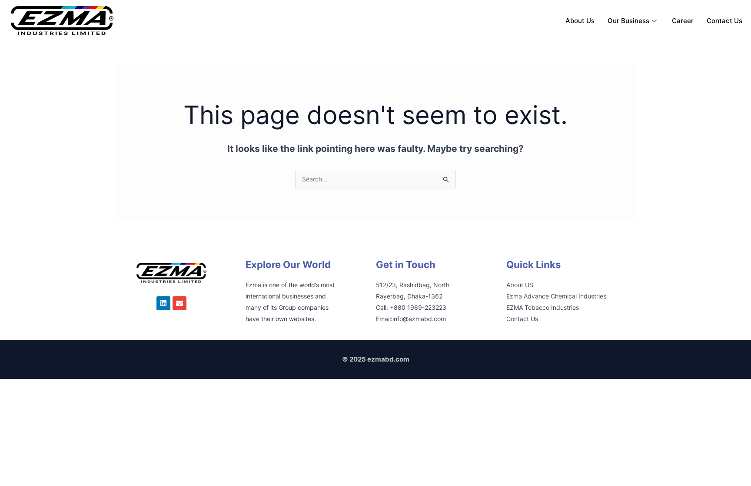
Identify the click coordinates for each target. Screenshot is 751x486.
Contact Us (724, 21)
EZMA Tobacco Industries (542, 307)
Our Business (628, 21)
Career (683, 21)
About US (519, 284)
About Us (580, 21)
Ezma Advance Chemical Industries (556, 296)
